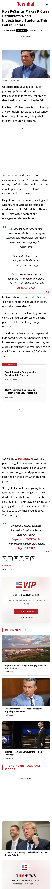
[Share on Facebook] (16, 558)
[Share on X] (4, 558)
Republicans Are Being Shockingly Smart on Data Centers (25, 667)
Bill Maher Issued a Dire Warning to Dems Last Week (24, 753)
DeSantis (23, 458)
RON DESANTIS (8, 570)
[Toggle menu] (5, 4)
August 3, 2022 (26, 287)
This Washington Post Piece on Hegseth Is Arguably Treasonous (24, 710)
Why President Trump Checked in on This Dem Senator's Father (26, 854)
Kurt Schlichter (10, 672)
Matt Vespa (9, 715)
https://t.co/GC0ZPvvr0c (26, 539)
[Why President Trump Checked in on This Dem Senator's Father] (26, 835)
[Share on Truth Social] (10, 558)
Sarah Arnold (8, 30)
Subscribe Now (25, 617)
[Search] (47, 4)
